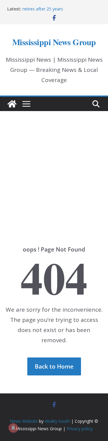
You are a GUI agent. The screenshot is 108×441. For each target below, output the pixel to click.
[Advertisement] (54, 169)
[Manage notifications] (13, 428)
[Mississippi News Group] (12, 104)
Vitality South (57, 421)
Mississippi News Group (54, 42)
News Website (24, 421)
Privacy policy (80, 428)
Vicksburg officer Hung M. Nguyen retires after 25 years (55, 6)
